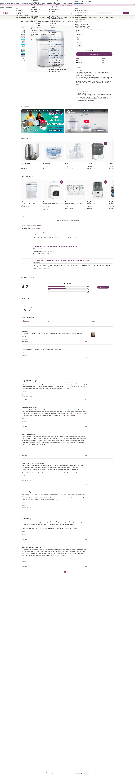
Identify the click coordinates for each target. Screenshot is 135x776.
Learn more (39, 225)
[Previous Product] (108, 138)
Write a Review (99, 29)
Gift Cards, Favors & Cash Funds (107, 17)
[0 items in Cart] (131, 13)
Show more (77, 84)
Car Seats (72, 17)
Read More (69, 388)
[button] (67, 286)
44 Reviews (82, 29)
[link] (78, 38)
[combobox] (104, 13)
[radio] (23, 27)
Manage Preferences (67, 5)
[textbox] (67, 223)
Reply (48, 239)
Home (22, 21)
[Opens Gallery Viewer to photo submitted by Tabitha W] (27, 307)
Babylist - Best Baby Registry (7, 13)
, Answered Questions (91, 29)
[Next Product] (112, 138)
